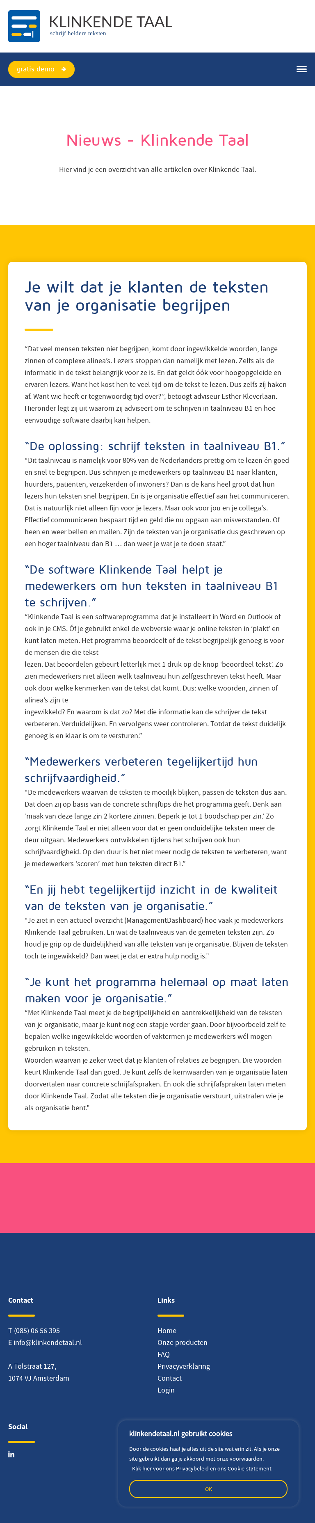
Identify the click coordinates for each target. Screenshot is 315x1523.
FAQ (164, 1354)
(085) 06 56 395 (37, 1330)
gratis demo (36, 69)
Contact (170, 1378)
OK (208, 1489)
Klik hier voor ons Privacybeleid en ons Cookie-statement (202, 1468)
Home (167, 1330)
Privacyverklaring (184, 1366)
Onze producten (183, 1342)
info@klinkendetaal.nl (48, 1342)
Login (166, 1390)
